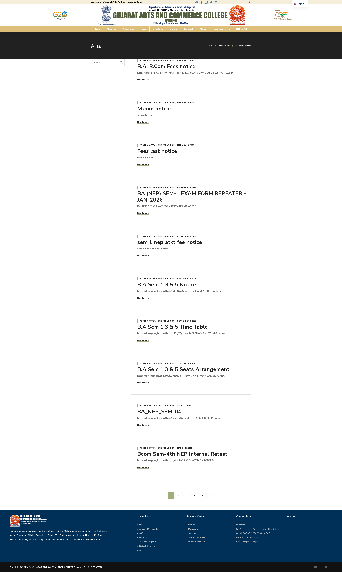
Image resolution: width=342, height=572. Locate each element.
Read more (143, 79)
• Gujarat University (147, 529)
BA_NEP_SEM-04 (159, 411)
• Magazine (192, 529)
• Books (190, 524)
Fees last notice (157, 151)
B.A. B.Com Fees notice (166, 66)
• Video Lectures (195, 541)
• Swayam (142, 537)
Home (210, 45)
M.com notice (154, 108)
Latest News (224, 45)
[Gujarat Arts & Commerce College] (171, 15)
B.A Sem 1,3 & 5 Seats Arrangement (183, 369)
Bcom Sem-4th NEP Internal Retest (182, 454)
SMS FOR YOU (95, 567)
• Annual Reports (195, 537)
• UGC (140, 533)
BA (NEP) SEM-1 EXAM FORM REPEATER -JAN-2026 (191, 196)
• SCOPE (141, 550)
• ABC (140, 524)
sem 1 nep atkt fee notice (169, 242)
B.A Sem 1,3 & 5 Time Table (172, 327)
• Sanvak (191, 533)
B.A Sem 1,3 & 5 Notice (166, 284)
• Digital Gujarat (146, 546)
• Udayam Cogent (146, 541)
